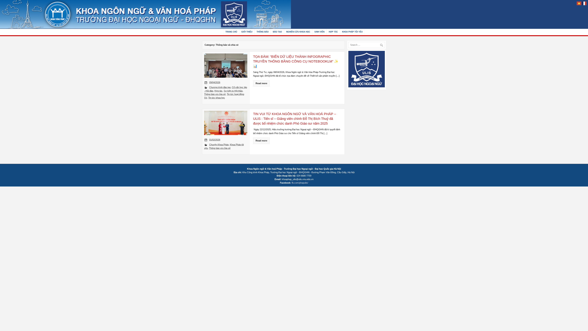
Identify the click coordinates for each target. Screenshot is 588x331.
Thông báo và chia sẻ (215, 94)
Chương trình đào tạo (220, 87)
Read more (261, 83)
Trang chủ (231, 32)
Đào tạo (277, 32)
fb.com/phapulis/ (300, 182)
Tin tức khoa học (216, 97)
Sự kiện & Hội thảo (233, 90)
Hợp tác (333, 32)
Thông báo (263, 32)
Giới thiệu (246, 32)
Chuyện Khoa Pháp (219, 144)
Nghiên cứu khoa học (298, 32)
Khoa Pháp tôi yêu (352, 32)
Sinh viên (319, 32)
